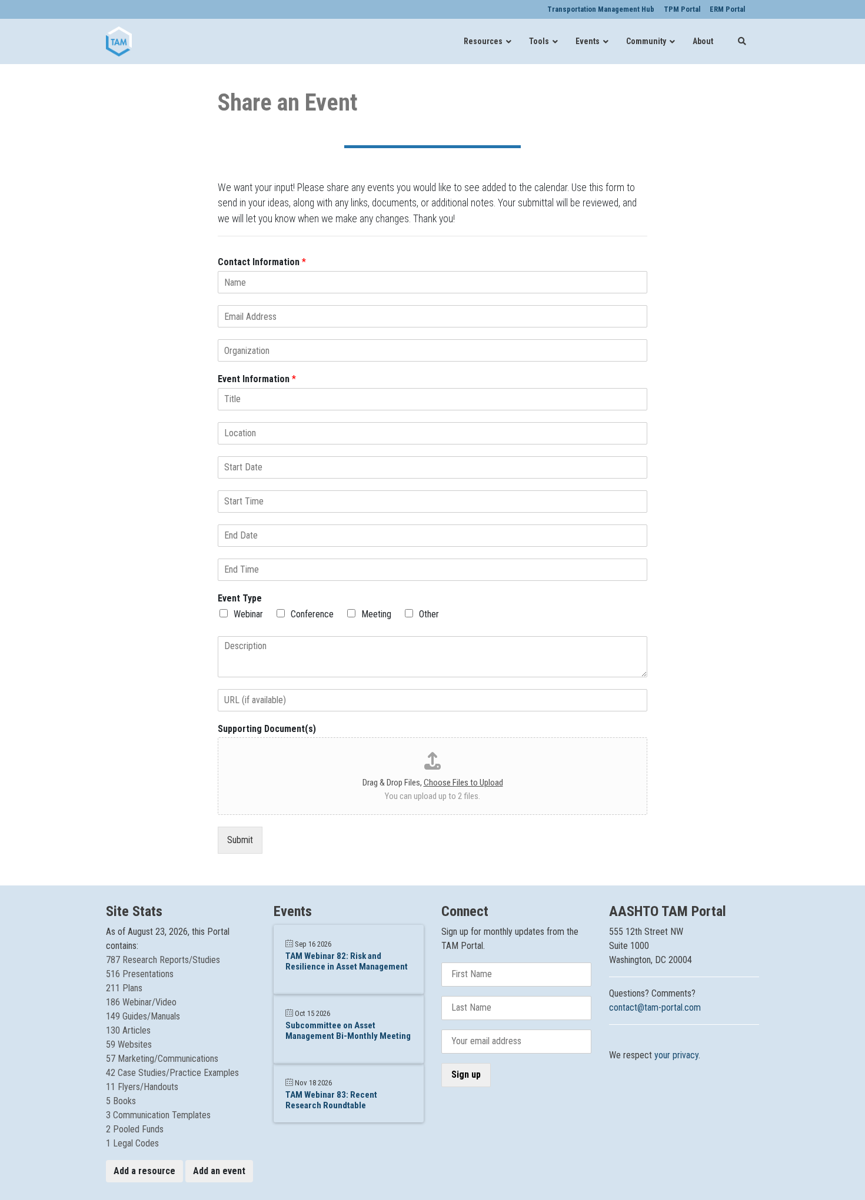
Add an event (219, 1170)
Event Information (257, 379)
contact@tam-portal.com (655, 1007)
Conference (312, 614)
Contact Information (262, 262)
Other (429, 614)
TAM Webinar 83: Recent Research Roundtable (331, 1100)
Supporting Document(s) (267, 728)
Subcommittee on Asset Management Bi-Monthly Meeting (348, 1030)
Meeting (376, 614)
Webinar (248, 614)
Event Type (240, 598)
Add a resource (144, 1170)
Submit (240, 839)
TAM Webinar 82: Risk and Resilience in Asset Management (346, 961)
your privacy (676, 1055)
